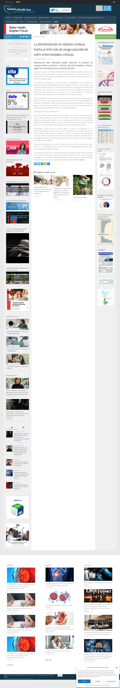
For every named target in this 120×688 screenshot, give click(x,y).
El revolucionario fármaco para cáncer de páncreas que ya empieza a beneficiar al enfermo (21, 475)
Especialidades (18, 18)
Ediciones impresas (57, 18)
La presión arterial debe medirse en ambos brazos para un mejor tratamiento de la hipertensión (43, 190)
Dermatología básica (32, 22)
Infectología (17, 483)
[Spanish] (16, 2)
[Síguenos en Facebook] (21, 37)
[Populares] (12, 427)
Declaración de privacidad (99, 685)
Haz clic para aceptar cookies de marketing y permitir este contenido (17, 189)
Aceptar (84, 681)
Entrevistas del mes (30, 18)
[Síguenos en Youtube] (26, 37)
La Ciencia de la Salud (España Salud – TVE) (90, 18)
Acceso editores (9, 2)
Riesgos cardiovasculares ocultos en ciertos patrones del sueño (19, 609)
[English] (18, 2)
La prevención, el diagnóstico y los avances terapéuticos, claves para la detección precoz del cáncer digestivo (59, 629)
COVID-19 (9, 18)
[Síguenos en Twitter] (24, 37)
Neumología (17, 460)
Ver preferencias (111, 681)
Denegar (98, 681)
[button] (117, 667)
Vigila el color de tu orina (80, 197)
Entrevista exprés (70, 18)
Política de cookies (89, 685)
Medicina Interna (39, 37)
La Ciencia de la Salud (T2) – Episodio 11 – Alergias (17, 367)
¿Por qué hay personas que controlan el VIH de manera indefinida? (21, 486)
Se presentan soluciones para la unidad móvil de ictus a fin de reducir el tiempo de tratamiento (97, 633)
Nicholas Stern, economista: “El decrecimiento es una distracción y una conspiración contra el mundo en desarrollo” (17, 415)
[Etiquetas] (23, 427)
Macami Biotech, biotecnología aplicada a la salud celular (98, 584)
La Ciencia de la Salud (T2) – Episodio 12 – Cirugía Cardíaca (17, 350)
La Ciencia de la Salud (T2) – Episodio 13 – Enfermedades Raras (17, 332)
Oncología (16, 470)
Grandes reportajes (11, 22)
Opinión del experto (44, 18)
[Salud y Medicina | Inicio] (39, 10)
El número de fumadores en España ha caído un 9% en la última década (21, 463)
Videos (21, 22)
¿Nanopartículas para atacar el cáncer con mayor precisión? (59, 606)
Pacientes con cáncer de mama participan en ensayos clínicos (58, 652)
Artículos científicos (46, 22)
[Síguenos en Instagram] (29, 37)
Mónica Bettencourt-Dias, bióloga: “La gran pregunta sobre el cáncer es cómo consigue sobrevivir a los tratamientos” (17, 392)
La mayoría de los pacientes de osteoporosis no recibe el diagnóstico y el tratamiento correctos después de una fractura (62, 193)
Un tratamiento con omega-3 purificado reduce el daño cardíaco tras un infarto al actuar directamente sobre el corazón (21, 587)
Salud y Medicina (40, 59)
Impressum (108, 685)
